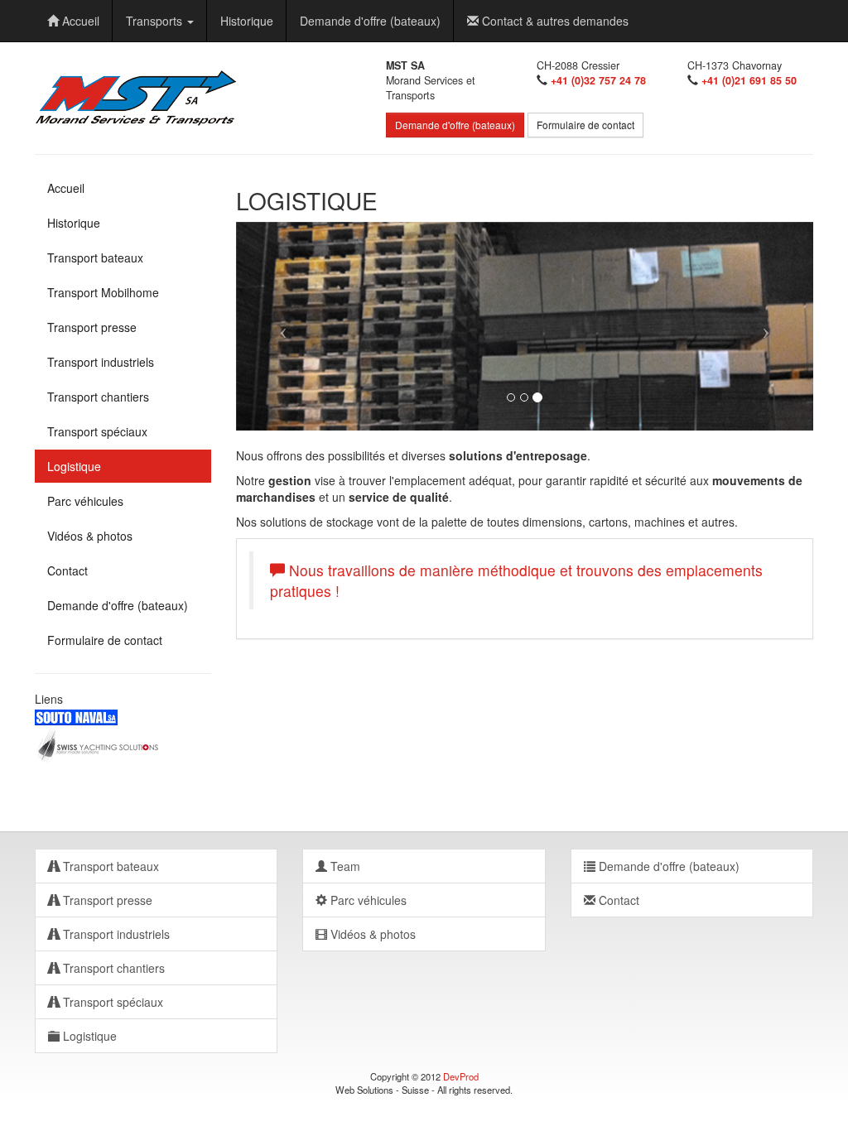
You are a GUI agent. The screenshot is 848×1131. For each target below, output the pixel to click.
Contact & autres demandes (554, 20)
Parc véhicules (85, 501)
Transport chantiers (98, 396)
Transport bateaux (95, 257)
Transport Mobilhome (103, 292)
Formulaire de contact (585, 125)
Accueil (79, 20)
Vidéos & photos (89, 535)
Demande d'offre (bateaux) (370, 20)
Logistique (74, 466)
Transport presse (92, 327)
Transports (156, 20)
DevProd (461, 1076)
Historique (246, 20)
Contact (67, 570)
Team (343, 866)
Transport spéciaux (97, 431)
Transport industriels (100, 362)
